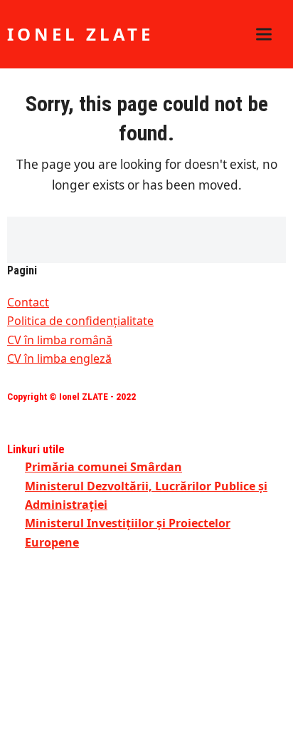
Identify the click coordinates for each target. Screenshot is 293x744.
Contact (28, 302)
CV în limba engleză (59, 358)
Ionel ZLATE (80, 34)
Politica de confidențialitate (80, 321)
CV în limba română (59, 340)
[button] (264, 35)
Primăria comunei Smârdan (103, 467)
